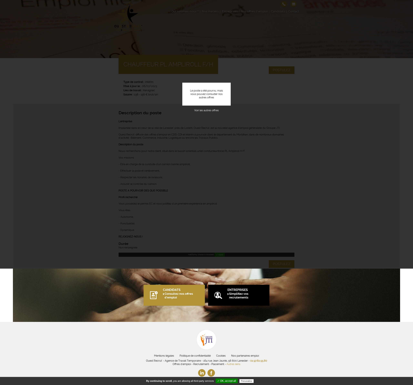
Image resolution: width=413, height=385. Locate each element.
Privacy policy (262, 381)
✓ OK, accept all (226, 381)
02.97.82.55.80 (258, 360)
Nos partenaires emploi (245, 355)
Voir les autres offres (206, 110)
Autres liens (233, 364)
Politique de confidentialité (195, 355)
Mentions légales (164, 355)
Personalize (246, 381)
